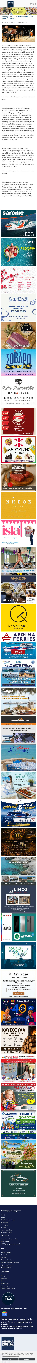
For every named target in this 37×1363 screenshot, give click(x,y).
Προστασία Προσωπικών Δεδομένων (10, 1262)
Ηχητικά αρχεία (5, 1283)
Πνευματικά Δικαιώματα (7, 1260)
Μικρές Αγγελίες (5, 1241)
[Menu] (2, 3)
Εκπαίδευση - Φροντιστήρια (8, 1220)
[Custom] (35, 4)
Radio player (4, 1278)
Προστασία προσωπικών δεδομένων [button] (10, 1356)
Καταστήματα (4, 1222)
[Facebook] (31, 4)
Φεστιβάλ (13, 22)
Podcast (3, 1280)
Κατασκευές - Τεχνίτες (6, 1232)
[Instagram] (33, 4)
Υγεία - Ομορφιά (5, 1225)
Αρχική (3, 1214)
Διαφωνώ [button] (26, 1359)
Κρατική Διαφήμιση (6, 1267)
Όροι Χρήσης (4, 1257)
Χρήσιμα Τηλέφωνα (6, 1252)
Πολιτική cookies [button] (29, 1354)
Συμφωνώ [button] (10, 1359)
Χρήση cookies (4, 1255)
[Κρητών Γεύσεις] (18, 11)
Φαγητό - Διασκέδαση (6, 1230)
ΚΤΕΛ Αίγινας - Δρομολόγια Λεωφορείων (11, 1244)
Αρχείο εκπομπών (5, 1286)
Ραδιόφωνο (4, 1275)
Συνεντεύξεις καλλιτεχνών (8, 1288)
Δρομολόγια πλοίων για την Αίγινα (9, 1239)
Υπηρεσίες (3, 1227)
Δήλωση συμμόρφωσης (7, 1265)
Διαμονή (3, 1217)
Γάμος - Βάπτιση (5, 1235)
